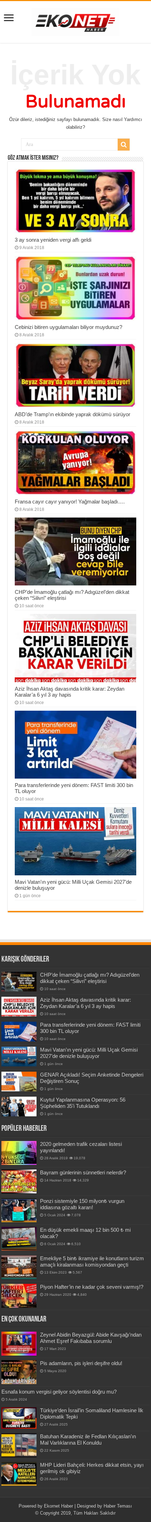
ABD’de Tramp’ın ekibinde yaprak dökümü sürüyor (72, 414)
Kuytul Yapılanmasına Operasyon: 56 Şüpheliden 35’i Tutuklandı (82, 1103)
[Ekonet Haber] (75, 20)
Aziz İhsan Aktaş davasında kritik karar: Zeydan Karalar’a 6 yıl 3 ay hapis (69, 692)
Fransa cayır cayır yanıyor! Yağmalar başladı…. (70, 502)
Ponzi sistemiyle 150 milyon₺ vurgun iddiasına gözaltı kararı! (82, 1204)
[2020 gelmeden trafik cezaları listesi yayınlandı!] (19, 1153)
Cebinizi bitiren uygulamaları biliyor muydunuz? (68, 327)
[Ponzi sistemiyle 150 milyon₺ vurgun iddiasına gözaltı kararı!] (19, 1210)
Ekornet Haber (58, 1506)
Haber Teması (118, 1506)
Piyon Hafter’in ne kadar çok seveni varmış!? (91, 1287)
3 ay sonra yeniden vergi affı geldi (53, 240)
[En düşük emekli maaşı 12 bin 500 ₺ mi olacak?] (19, 1239)
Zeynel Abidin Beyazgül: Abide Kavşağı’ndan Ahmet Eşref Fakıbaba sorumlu (91, 1338)
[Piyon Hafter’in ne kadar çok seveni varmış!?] (19, 1296)
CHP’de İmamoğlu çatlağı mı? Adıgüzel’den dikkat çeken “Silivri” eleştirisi (89, 978)
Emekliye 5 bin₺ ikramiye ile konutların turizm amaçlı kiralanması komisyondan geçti (92, 1261)
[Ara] (124, 145)
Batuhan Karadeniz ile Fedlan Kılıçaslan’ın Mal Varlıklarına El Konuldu (88, 1439)
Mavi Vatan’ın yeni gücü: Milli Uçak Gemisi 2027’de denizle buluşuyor (89, 1053)
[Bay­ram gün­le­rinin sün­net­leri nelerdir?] (19, 1181)
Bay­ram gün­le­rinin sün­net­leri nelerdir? (83, 1172)
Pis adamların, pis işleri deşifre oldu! (81, 1363)
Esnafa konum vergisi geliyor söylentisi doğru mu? (59, 1392)
